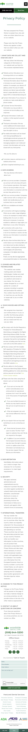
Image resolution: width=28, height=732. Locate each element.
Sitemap (11, 725)
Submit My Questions (14, 688)
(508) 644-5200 (7, 10)
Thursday (7, 647)
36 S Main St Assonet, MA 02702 (14, 635)
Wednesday (8, 645)
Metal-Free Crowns (7, 708)
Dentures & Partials (21, 702)
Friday (6, 649)
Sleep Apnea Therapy (7, 713)
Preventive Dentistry (7, 698)
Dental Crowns (7, 702)
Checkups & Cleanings (21, 698)
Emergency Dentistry (21, 708)
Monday (7, 641)
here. (23, 344)
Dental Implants (7, 704)
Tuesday (7, 643)
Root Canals (7, 711)
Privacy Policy (16, 725)
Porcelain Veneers (7, 706)
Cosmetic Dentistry (21, 704)
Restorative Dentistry (21, 700)
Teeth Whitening (21, 706)
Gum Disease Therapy (7, 700)
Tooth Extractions (21, 711)
